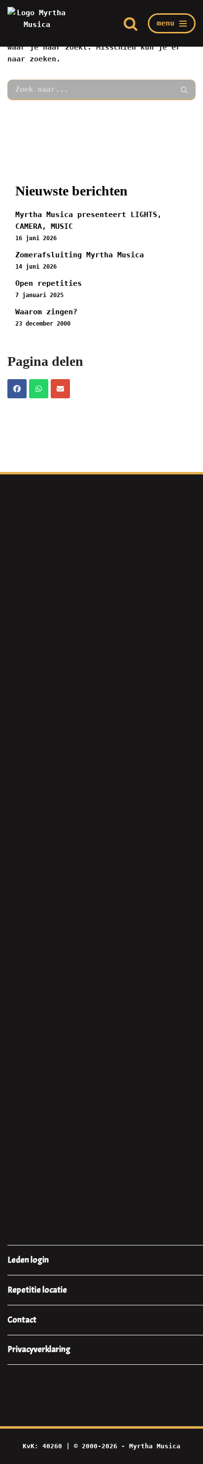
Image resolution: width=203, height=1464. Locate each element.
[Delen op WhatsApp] (38, 388)
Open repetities (48, 283)
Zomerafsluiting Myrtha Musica (79, 254)
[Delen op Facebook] (17, 388)
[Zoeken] (130, 23)
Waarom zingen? (46, 311)
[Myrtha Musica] (37, 23)
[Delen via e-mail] (60, 388)
